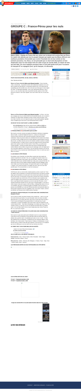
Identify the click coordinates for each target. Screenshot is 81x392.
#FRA (38, 125)
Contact (29, 385)
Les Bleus (36, 3)
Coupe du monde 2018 (9, 3)
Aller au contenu (6, 0)
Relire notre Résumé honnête (32, 83)
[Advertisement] (40, 14)
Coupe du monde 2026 (51, 3)
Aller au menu (2, 0)
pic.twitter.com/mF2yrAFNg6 (19, 230)
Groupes (28, 3)
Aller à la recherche (10, 0)
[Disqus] (30, 365)
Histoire (44, 3)
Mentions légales (39, 385)
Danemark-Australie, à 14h (22, 279)
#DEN (43, 125)
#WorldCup (31, 127)
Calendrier (23, 3)
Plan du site (50, 385)
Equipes (32, 3)
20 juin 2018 (26, 232)
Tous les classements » (65, 187)
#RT (14, 125)
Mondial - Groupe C (15, 69)
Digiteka (48, 321)
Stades (40, 3)
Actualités (18, 3)
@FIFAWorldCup (19, 125)
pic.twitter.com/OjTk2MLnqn (40, 127)
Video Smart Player (40, 321)
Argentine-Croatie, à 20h (22, 280)
